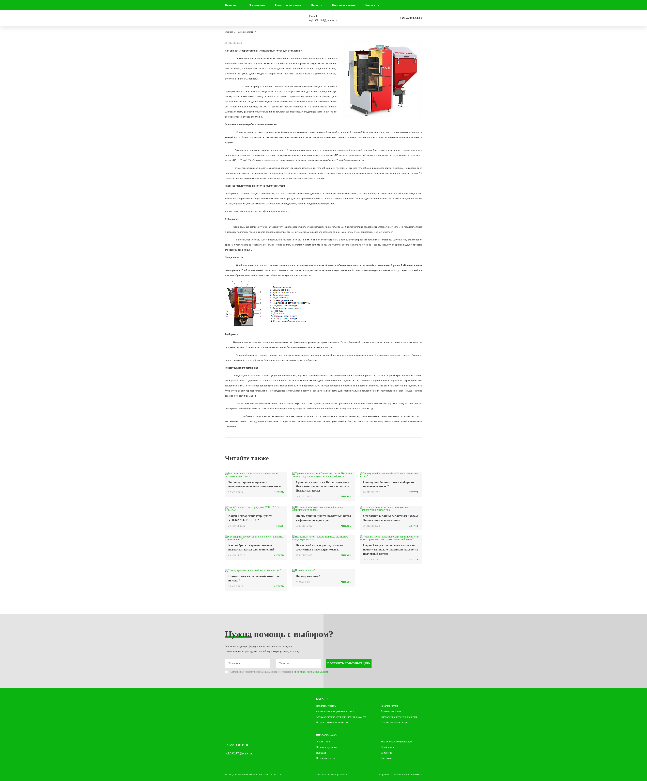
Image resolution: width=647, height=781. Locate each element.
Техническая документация (396, 741)
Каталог (230, 5)
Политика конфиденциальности (332, 774)
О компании (257, 5)
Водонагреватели (391, 711)
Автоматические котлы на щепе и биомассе (341, 716)
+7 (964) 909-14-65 (410, 18)
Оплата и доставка (288, 5)
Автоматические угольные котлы (335, 711)
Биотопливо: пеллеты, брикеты (399, 716)
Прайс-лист (387, 747)
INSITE (418, 774)
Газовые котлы (389, 705)
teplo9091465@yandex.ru (323, 20)
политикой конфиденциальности (312, 672)
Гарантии (386, 752)
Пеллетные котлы (326, 705)
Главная (229, 32)
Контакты (372, 5)
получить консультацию (348, 663)
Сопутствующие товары (395, 722)
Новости (316, 5)
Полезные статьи (344, 5)
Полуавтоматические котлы (332, 722)
